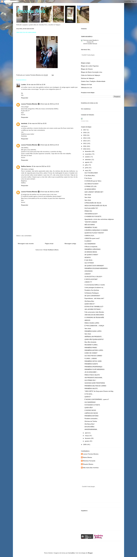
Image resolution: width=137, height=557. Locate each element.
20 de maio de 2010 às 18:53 (49, 191)
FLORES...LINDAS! (91, 358)
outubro (87, 157)
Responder (24, 98)
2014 (85, 138)
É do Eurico (88, 178)
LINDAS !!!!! (88, 282)
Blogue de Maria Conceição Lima (91, 72)
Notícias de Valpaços (87, 78)
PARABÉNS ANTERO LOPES (94, 350)
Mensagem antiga (70, 243)
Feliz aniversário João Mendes (94, 312)
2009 (85, 444)
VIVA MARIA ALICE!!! (91, 214)
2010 (85, 149)
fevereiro (88, 438)
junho (87, 167)
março (87, 435)
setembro (88, 159)
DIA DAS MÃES (89, 426)
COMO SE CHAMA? (91, 353)
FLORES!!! (88, 241)
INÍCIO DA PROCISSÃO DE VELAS (96, 205)
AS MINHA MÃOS (90, 189)
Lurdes (23, 84)
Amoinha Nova (30, 12)
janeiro (87, 441)
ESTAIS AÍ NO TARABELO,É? (94, 306)
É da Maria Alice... (90, 175)
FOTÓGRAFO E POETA (92, 405)
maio (86, 170)
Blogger (90, 553)
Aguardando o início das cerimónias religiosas (99, 219)
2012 (85, 143)
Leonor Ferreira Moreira (29, 104)
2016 (85, 132)
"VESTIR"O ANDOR (91, 222)
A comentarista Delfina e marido (95, 285)
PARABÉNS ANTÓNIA (91, 416)
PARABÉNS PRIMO (91, 347)
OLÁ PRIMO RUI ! (90, 380)
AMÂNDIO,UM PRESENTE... (94, 336)
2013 (85, 141)
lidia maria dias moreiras (91, 467)
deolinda (24, 123)
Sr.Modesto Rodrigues (92, 293)
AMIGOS (87, 320)
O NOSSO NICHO (90, 410)
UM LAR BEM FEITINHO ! (93, 309)
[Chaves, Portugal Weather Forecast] (90, 42)
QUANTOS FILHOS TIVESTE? (94, 233)
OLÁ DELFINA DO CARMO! (93, 355)
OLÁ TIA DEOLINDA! (91, 173)
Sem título (88, 194)
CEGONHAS (88, 271)
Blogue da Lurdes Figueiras (90, 66)
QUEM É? (88, 396)
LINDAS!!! (88, 274)
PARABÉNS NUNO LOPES (93, 331)
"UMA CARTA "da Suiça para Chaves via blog (99, 391)
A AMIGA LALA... (90, 235)
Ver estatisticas (86, 109)
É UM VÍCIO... (89, 260)
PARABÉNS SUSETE (91, 364)
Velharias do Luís (86, 87)
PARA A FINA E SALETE (92, 375)
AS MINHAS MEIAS (91, 252)
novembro (88, 154)
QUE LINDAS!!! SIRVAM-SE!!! (94, 192)
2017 (85, 130)
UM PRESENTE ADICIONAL (93, 377)
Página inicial (49, 243)
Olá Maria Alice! (89, 424)
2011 (85, 146)
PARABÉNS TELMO (91, 227)
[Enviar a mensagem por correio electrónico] (52, 75)
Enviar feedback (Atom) (51, 250)
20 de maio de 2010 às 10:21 (41, 166)
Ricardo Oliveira (88, 464)
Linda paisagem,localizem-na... (94, 287)
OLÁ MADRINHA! (90, 244)
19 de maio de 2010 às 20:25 (37, 123)
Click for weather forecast (90, 43)
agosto (87, 162)
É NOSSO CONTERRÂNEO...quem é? (97, 399)
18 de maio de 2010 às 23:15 (49, 104)
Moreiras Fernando (89, 461)
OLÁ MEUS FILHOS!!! (91, 184)
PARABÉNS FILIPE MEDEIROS (94, 369)
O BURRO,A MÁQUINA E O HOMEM (96, 230)
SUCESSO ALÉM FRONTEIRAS (95, 383)
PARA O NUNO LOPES (92, 323)
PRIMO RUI (88, 211)
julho (86, 165)
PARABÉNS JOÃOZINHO (92, 249)
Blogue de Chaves (87, 69)
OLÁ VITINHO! (89, 263)
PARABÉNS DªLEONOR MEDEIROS (96, 268)
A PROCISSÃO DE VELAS (93, 203)
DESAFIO (88, 257)
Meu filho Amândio (90, 342)
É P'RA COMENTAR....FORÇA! (94, 325)
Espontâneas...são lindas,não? (94, 298)
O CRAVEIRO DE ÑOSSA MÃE (94, 317)
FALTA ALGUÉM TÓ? (91, 208)
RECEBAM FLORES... (92, 345)
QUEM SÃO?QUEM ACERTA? (94, 339)
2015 (85, 135)
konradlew (71, 553)
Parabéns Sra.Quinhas (92, 290)
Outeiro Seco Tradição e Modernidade (93, 81)
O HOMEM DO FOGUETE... (93, 216)
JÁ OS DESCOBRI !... (91, 372)
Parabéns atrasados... (92, 418)
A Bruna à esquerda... (91, 246)
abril (86, 433)
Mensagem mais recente (26, 243)
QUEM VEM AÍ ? (90, 304)
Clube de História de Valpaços (90, 75)
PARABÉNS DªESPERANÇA (93, 366)
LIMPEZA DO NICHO (91, 413)
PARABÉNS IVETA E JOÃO (93, 361)
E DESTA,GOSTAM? (91, 279)
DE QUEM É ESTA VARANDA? (94, 265)
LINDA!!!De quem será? (92, 238)
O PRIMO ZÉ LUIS (90, 186)
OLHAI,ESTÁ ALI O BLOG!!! (93, 276)
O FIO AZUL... (89, 394)
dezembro (88, 151)
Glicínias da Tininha (91, 421)
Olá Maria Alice (89, 301)
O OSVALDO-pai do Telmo (93, 181)
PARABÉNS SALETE (91, 388)
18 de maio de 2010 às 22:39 (36, 84)
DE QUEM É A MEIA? (91, 254)
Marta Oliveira (87, 457)
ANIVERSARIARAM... (91, 429)
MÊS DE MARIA (90, 224)
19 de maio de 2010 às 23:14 (49, 145)
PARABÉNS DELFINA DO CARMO (95, 386)
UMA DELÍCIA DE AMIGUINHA (94, 315)
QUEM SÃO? (89, 407)
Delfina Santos (26, 166)
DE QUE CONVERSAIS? (92, 295)
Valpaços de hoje (86, 84)
